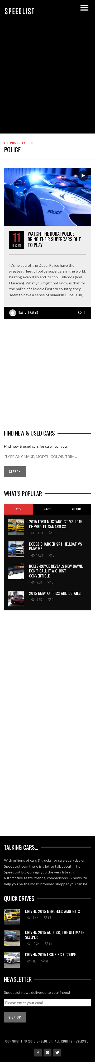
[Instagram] (47, 1052)
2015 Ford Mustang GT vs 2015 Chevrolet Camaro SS (55, 523)
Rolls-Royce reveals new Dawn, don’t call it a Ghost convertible (56, 571)
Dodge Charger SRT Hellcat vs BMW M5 (55, 546)
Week (18, 509)
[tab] (18, 509)
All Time (76, 509)
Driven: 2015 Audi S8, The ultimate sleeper (54, 934)
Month (47, 509)
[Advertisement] (47, 73)
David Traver (28, 312)
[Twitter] (57, 1052)
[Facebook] (38, 1052)
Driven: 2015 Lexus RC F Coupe (50, 954)
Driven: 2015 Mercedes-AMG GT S (52, 911)
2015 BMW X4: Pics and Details (55, 593)
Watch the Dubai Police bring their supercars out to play (54, 239)
